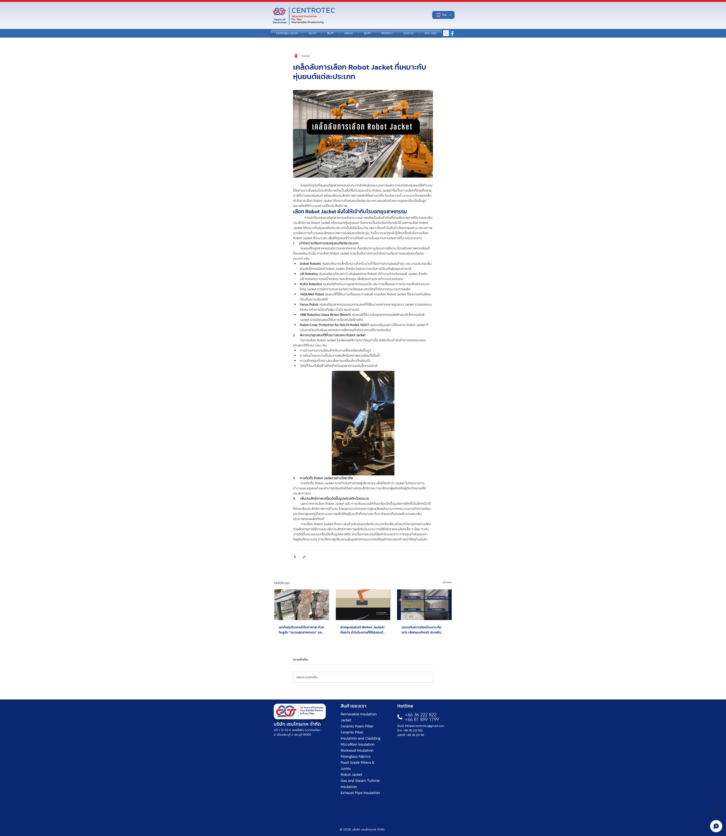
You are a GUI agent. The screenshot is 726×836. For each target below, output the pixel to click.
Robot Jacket (351, 774)
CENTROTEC (313, 10)
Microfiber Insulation (358, 744)
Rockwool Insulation (357, 750)
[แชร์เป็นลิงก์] (304, 557)
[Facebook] (452, 33)
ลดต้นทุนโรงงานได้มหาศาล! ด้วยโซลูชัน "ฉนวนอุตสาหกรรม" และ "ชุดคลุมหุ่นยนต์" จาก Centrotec (301, 630)
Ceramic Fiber (352, 732)
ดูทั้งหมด (447, 582)
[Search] (446, 33)
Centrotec (280, 22)
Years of (279, 19)
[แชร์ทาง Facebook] (295, 557)
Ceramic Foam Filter (357, 726)
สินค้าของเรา (354, 705)
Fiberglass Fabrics (356, 756)
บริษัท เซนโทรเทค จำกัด (297, 724)
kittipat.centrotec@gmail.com (424, 725)
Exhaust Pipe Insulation (360, 793)
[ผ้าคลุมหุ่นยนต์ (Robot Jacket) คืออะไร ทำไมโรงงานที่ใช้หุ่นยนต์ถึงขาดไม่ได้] (363, 604)
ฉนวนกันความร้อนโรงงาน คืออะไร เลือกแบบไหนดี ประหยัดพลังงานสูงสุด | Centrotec (421, 630)
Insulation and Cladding (360, 738)
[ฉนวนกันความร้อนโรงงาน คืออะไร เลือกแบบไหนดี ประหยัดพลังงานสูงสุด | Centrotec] (424, 604)
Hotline (405, 705)
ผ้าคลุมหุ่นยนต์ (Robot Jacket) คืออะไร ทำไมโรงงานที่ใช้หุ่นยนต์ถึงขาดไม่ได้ (362, 630)
